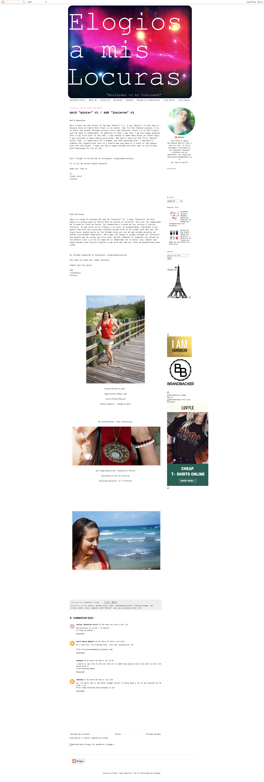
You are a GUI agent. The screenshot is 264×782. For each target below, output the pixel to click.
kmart (81, 608)
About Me (93, 100)
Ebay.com (122, 394)
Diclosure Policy (77, 100)
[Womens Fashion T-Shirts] (187, 485)
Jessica (181, 137)
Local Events (169, 100)
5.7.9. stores (87, 606)
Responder (80, 634)
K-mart (122, 389)
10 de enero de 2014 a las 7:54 (113, 625)
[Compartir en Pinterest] (115, 602)
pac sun (117, 608)
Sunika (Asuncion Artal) (87, 625)
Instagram (117, 100)
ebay (111, 606)
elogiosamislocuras (124, 159)
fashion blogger (141, 606)
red (139, 608)
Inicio (118, 734)
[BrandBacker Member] (181, 386)
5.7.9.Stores (125, 481)
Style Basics (184, 100)
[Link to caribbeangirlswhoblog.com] (179, 346)
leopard (94, 608)
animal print (101, 606)
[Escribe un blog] (108, 602)
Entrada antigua (153, 734)
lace (87, 608)
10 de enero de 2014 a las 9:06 (109, 642)
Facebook (129, 100)
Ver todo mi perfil (179, 163)
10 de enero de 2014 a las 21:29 (99, 661)
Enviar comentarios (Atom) (96, 738)
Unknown (79, 680)
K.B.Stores (124, 476)
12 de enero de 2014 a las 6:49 (98, 680)
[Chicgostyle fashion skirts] (179, 398)
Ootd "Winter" (106, 608)
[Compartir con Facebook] (113, 602)
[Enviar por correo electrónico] (105, 602)
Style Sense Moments (85, 642)
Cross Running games (85, 669)
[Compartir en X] (110, 602)
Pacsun (122, 399)
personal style (129, 608)
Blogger (157, 773)
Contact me (105, 100)
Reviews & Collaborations (148, 100)
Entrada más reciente (80, 734)
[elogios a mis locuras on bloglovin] (177, 298)
